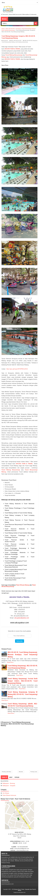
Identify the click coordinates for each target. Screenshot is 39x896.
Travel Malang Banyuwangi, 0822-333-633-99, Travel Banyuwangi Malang (22, 666)
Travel (7, 55)
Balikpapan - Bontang (9, 783)
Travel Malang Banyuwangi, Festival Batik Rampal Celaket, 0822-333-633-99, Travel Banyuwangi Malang (22, 680)
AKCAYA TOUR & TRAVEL (12, 49)
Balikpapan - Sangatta (9, 785)
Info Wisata (6, 793)
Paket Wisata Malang (22, 585)
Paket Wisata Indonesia (9, 795)
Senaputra (34, 40)
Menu (5, 19)
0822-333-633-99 (28, 40)
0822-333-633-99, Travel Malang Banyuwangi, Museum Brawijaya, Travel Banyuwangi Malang (22, 654)
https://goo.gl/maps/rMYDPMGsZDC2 (17, 369)
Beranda (21, 771)
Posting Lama (33, 771)
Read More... (11, 662)
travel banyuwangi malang (8, 42)
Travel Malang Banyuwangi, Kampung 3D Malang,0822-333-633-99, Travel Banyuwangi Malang (22, 694)
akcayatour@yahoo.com (21, 618)
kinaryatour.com (21, 892)
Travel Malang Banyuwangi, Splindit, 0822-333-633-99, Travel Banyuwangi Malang (22, 705)
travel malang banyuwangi (21, 42)
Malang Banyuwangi (16, 55)
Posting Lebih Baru (6, 771)
